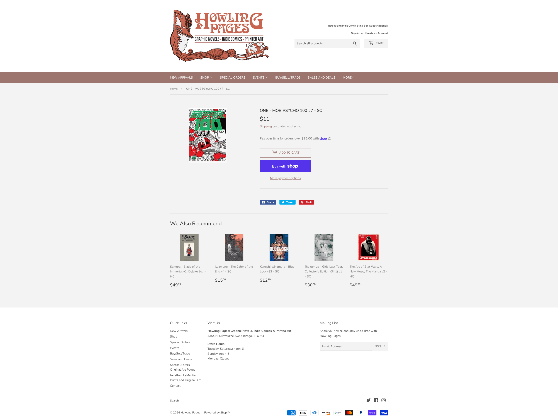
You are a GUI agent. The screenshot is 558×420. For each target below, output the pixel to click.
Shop (205, 78)
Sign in (355, 33)
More (347, 78)
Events (259, 78)
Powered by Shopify (217, 413)
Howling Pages (190, 413)
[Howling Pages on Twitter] (368, 401)
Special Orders (232, 78)
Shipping (266, 126)
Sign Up (380, 346)
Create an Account (376, 33)
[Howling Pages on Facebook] (376, 401)
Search (174, 401)
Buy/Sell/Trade (287, 78)
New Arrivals (181, 78)
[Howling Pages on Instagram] (383, 401)
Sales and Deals (321, 78)
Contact (175, 386)
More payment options (285, 178)
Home (174, 89)
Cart (379, 43)
